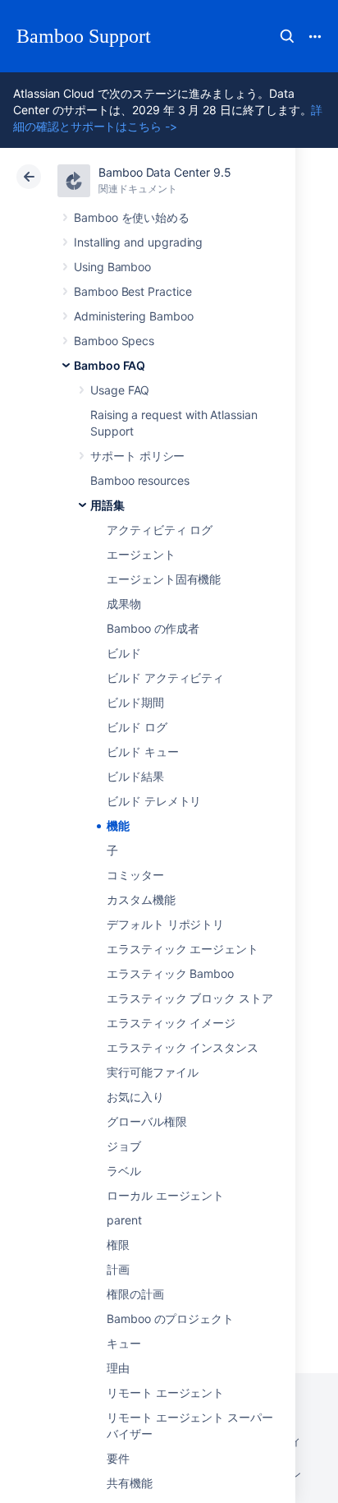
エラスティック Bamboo (170, 973)
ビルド (124, 653)
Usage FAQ (119, 390)
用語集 (107, 505)
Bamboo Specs (114, 341)
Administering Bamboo (134, 316)
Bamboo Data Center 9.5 (164, 172)
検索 (287, 36)
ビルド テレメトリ (154, 801)
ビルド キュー (143, 751)
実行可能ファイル (152, 1072)
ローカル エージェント (165, 1195)
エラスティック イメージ (171, 1023)
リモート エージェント (165, 1392)
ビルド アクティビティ (165, 678)
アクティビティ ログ (159, 530)
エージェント (141, 554)
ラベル (124, 1171)
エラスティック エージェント (182, 949)
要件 (118, 1458)
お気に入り (135, 1097)
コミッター (135, 875)
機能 (118, 825)
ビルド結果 (135, 776)
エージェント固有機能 (164, 579)
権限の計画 (135, 1294)
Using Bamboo (112, 267)
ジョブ (124, 1146)
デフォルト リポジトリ (165, 924)
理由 (118, 1368)
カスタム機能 (141, 899)
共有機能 (130, 1483)
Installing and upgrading (138, 242)
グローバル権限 (147, 1121)
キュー (124, 1343)
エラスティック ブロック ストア (190, 998)
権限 (118, 1245)
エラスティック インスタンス (182, 1047)
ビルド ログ (137, 727)
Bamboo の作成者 (153, 628)
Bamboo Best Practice (133, 291)
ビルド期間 (135, 702)
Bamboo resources (140, 480)
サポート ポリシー (137, 456)
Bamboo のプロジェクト (170, 1318)
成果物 (124, 604)
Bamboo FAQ (109, 365)
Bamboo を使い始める (132, 217)
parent (124, 1220)
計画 (118, 1269)
